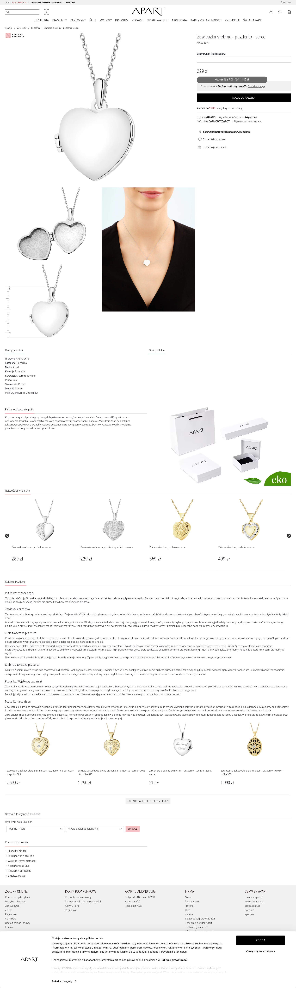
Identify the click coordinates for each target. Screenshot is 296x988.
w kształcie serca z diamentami (106, 646)
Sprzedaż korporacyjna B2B (200, 918)
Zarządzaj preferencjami (260, 951)
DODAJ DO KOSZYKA (243, 97)
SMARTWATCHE (157, 20)
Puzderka (35, 28)
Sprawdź (132, 828)
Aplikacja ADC (132, 901)
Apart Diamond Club (18, 865)
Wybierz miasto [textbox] (17, 828)
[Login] (271, 11)
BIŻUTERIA (42, 20)
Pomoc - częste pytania (17, 897)
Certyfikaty (10, 918)
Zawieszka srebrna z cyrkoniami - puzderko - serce (107, 547)
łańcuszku (259, 614)
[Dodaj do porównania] (198, 146)
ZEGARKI (138, 20)
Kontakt (9, 927)
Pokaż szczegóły (62, 981)
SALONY (286, 2)
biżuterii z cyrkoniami (194, 674)
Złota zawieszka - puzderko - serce (167, 547)
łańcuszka (128, 707)
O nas (188, 897)
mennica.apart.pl (254, 897)
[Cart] (289, 12)
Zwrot (8, 910)
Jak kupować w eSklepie (20, 856)
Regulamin (11, 914)
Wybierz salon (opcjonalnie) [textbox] (83, 828)
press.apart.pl (252, 905)
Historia (189, 905)
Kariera (189, 914)
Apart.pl (8, 28)
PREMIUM (121, 20)
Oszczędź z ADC (232, 79)
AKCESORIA (179, 20)
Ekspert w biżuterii (17, 851)
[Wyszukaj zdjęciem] (46, 12)
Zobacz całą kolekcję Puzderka (148, 801)
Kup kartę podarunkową (78, 897)
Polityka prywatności (196, 927)
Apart (16, 367)
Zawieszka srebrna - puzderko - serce (31, 547)
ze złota (32, 638)
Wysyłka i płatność (15, 901)
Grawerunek (211, 53)
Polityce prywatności (174, 959)
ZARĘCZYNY (78, 20)
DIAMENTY (59, 20)
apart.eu (249, 914)
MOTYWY (106, 20)
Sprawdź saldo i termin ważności (83, 901)
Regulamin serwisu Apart (198, 923)
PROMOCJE (232, 20)
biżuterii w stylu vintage (41, 649)
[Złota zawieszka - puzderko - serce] (182, 520)
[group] (44, 535)
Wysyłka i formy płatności (21, 861)
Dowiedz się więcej (256, 86)
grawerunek (26, 626)
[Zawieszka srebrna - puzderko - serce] (44, 520)
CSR (187, 910)
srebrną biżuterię (93, 670)
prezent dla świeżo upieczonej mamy (218, 649)
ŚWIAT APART (252, 20)
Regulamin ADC (133, 905)
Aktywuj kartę (72, 905)
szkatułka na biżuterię (112, 598)
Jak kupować (12, 905)
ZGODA (260, 940)
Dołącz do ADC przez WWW (140, 897)
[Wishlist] (280, 11)
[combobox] (36, 829)
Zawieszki (21, 28)
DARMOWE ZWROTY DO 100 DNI (46, 2)
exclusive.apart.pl (254, 901)
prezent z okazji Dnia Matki (157, 690)
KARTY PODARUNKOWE (205, 20)
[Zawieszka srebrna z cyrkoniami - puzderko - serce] (113, 520)
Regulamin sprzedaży (19, 870)
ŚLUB (92, 20)
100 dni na (213, 121)
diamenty (169, 622)
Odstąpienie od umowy (17, 923)
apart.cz (249, 910)
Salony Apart (192, 901)
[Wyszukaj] (8, 12)
